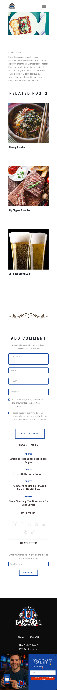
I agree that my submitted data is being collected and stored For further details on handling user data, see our (30, 418)
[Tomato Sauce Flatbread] (28, 23)
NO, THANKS (42, 682)
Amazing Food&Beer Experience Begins (28, 460)
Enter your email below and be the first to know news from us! (28, 556)
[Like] (25, 52)
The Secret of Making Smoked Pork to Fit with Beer (28, 487)
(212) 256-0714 (31, 637)
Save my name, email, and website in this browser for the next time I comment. (29, 403)
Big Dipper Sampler (19, 210)
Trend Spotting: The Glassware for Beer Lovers (28, 503)
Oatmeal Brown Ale (19, 273)
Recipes (28, 454)
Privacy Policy (18, 423)
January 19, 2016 (14, 52)
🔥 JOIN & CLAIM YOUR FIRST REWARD (42, 678)
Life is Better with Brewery (28, 474)
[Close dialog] (55, 655)
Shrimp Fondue (16, 147)
